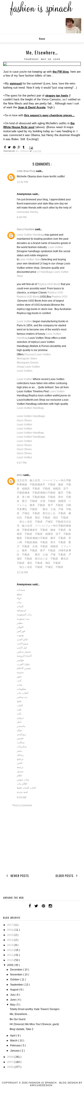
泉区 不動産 (42, 517)
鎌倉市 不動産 (46, 484)
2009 (10, 965)
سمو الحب (22, 643)
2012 (10, 950)
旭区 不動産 (60, 517)
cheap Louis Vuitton (28, 366)
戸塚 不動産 (58, 554)
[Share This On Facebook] (6, 147)
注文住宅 (22, 480)
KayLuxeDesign (41, 1085)
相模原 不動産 (31, 488)
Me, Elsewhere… (20, 1014)
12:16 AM (22, 572)
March (14, 1040)
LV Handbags (45, 271)
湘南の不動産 (48, 492)
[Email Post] (30, 148)
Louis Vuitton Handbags (31, 234)
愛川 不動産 (29, 501)
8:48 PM (21, 217)
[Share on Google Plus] (19, 147)
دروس (20, 717)
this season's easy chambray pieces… (49, 115)
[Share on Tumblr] (24, 147)
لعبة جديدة (22, 792)
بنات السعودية (24, 614)
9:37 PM (21, 462)
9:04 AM (21, 797)
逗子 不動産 (63, 533)
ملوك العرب (23, 664)
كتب (19, 680)
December (16, 969)
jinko (20, 475)
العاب (20, 705)
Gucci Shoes (24, 420)
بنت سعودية (23, 618)
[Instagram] (50, 906)
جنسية (20, 672)
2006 (10, 1066)
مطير (20, 622)
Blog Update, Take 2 (21, 1029)
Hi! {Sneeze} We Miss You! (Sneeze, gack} (34, 1024)
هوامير (20, 660)
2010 (10, 960)
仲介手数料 (59, 525)
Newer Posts (19, 875)
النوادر (20, 627)
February (15, 1045)
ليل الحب (22, 647)
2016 (10, 929)
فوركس (21, 631)
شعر (19, 750)
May (13, 1004)
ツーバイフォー (52, 480)
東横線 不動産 (28, 484)
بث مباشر (22, 697)
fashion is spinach (43, 1082)
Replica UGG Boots (48, 284)
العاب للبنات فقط (26, 787)
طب (19, 709)
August (14, 989)
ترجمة (20, 767)
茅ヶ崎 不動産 (31, 496)
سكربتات (22, 746)
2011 (10, 955)
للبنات (20, 606)
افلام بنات (22, 783)
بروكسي (21, 734)
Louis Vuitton (55, 247)
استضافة (21, 610)
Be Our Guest (17, 1019)
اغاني (19, 763)
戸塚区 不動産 (31, 513)
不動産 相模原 (52, 488)
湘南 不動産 (48, 496)
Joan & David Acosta (31, 107)
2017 (10, 924)
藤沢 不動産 (58, 538)
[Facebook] (29, 906)
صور (19, 676)
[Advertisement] (42, 839)
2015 (10, 935)
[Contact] (55, 906)
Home (42, 38)
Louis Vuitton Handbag (30, 407)
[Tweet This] (10, 147)
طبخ (19, 701)
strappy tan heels (56, 95)
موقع (19, 594)
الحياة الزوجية (24, 655)
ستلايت (21, 742)
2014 (10, 939)
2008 (10, 1056)
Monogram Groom (27, 362)
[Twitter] (36, 906)
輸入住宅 (35, 480)
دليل (19, 721)
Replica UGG (55, 292)
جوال (19, 730)
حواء (19, 598)
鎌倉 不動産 (32, 492)
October (15, 979)
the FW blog (61, 71)
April (13, 1035)
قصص (20, 738)
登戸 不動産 (55, 505)
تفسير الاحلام (24, 668)
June (13, 999)
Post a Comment (22, 805)
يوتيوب (20, 635)
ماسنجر (21, 726)
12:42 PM (22, 182)
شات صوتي (23, 779)
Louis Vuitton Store (30, 259)
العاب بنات (22, 692)
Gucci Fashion (26, 229)
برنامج (20, 758)
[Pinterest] (43, 906)
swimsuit (16, 83)
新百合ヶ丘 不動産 (54, 513)
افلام (19, 775)
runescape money (27, 211)
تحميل (20, 771)
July (13, 994)
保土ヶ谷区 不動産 (31, 521)
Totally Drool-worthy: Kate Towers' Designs (34, 1009)
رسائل (20, 754)
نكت (19, 713)
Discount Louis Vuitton (37, 354)
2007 (10, 1062)
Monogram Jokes (27, 358)
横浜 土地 (49, 509)
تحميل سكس (24, 651)
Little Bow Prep (26, 171)
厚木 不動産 (58, 542)
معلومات (21, 688)
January (15, 1050)
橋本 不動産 (37, 505)
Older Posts (65, 875)
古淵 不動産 (48, 501)
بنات (19, 602)
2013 (10, 945)
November (16, 974)
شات (19, 684)
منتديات (21, 589)
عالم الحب (22, 639)
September (17, 984)
